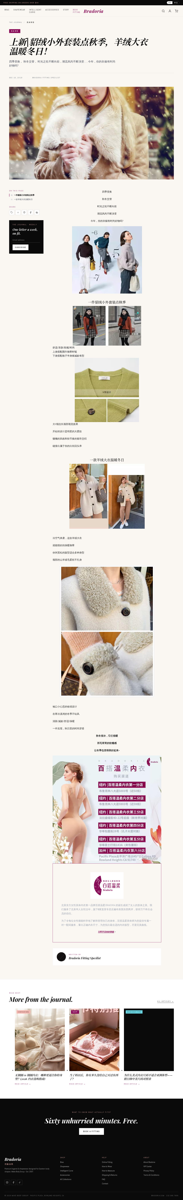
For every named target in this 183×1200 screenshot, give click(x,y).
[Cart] (176, 11)
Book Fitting (76, 11)
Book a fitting (91, 1131)
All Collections (65, 1179)
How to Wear (107, 1166)
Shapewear (19, 10)
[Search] (163, 11)
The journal (15, 22)
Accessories (52, 10)
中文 (176, 2)
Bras (7, 10)
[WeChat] (36, 212)
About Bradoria (149, 1162)
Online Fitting (107, 1162)
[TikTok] (19, 1182)
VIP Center (148, 1166)
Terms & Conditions (151, 1175)
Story (66, 10)
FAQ (103, 1179)
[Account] (170, 11)
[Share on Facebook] (30, 212)
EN (170, 3)
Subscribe (20, 247)
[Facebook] (13, 1182)
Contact (105, 1183)
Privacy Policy (149, 1170)
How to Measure (108, 1170)
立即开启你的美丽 (106, 931)
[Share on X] (18, 212)
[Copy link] (11, 212)
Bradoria (94, 11)
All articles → (165, 1001)
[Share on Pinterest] (24, 212)
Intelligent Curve (35, 11)
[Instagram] (7, 1182)
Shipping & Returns (109, 1175)
